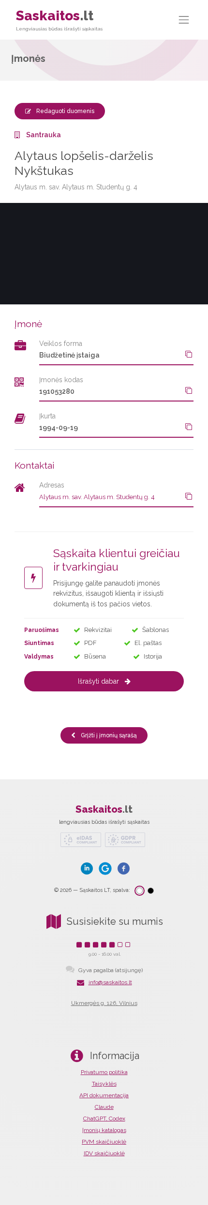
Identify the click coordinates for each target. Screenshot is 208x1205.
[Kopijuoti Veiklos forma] (188, 354)
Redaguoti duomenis (64, 111)
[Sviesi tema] (139, 891)
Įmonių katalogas (104, 1130)
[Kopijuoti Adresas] (188, 496)
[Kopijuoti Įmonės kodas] (188, 390)
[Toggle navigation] (184, 19)
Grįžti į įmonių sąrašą (108, 735)
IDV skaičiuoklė (104, 1153)
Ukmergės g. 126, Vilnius (104, 1003)
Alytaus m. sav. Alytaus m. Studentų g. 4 (97, 497)
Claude (104, 1107)
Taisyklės (104, 1083)
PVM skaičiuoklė (104, 1141)
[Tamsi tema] (151, 891)
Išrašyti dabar (98, 681)
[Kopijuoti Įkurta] (188, 426)
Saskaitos (59, 19)
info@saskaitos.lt (110, 982)
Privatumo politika (104, 1072)
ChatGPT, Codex (104, 1118)
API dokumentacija (104, 1095)
